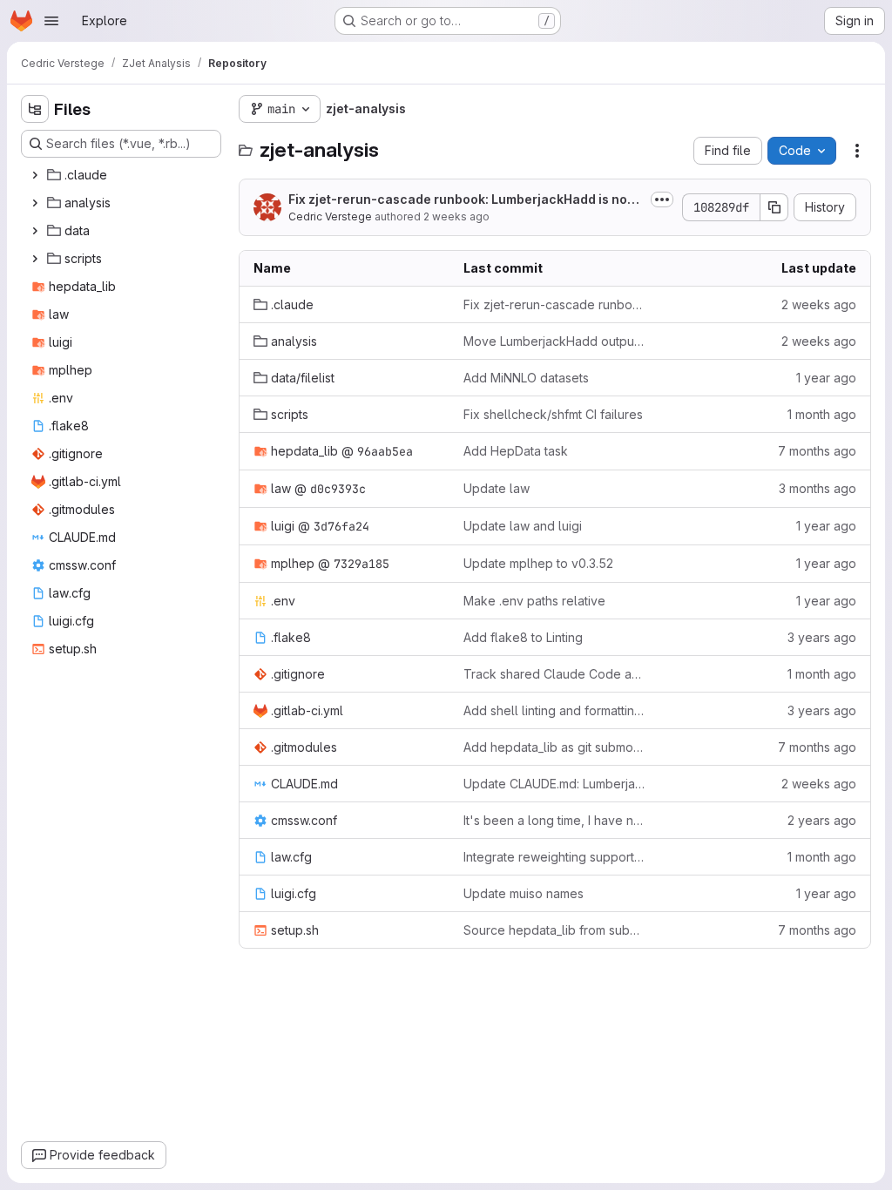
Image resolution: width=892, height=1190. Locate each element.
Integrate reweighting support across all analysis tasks (554, 856)
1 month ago (821, 414)
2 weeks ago (456, 216)
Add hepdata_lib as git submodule (554, 747)
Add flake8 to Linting (523, 637)
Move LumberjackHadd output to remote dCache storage (554, 341)
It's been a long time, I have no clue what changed (554, 820)
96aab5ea (385, 451)
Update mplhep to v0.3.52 (538, 563)
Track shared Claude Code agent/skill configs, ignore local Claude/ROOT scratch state (554, 673)
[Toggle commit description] (662, 199)
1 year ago (826, 377)
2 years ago (821, 820)
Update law (496, 488)
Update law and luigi (522, 525)
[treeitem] (122, 175)
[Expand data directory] (34, 230)
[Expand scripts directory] (34, 258)
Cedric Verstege (330, 216)
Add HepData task (515, 450)
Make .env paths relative (534, 600)
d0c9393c (338, 489)
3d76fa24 (341, 526)
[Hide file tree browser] (35, 109)
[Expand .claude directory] (34, 175)
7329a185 (361, 563)
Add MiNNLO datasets (526, 377)
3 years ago (821, 637)
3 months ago (817, 488)
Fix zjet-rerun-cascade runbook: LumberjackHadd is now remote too (463, 200)
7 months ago (817, 450)
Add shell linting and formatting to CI (554, 710)
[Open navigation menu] (51, 21)
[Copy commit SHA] (774, 207)
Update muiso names (523, 893)
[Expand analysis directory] (34, 203)
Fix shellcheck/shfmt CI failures (553, 414)
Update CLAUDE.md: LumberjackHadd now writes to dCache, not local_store (554, 783)
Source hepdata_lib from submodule (554, 930)
